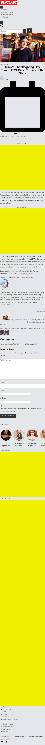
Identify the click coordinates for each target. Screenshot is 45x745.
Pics (18, 277)
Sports (5, 731)
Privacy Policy (8, 714)
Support (6, 717)
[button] (24, 31)
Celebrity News (8, 724)
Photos (14, 277)
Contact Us (7, 709)
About (5, 707)
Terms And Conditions (10, 719)
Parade (9, 277)
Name (2, 382)
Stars (22, 277)
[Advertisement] (22, 167)
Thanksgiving (28, 277)
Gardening (6, 729)
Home (5, 712)
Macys (5, 277)
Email (2, 390)
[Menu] (1, 7)
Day (1, 277)
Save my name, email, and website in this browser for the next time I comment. (21, 410)
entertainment (4, 64)
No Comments (22, 136)
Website (3, 398)
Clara (2, 290)
